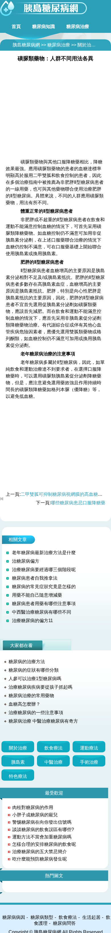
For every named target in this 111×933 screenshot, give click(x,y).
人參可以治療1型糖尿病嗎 (35, 678)
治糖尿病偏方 (25, 561)
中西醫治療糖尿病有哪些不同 (41, 612)
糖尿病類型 (41, 917)
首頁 (16, 26)
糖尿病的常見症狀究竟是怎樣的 (44, 586)
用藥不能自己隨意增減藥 (37, 595)
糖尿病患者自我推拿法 (34, 578)
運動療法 (89, 748)
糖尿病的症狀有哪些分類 (34, 670)
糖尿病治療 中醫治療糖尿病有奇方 (43, 721)
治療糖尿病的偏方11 (32, 620)
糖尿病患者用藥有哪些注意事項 (44, 603)
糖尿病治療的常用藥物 (31, 695)
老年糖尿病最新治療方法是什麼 (44, 552)
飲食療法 (53, 748)
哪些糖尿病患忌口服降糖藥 (78, 502)
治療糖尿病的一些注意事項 (36, 712)
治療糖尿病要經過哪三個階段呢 (44, 569)
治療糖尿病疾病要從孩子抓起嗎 (40, 687)
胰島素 (18, 762)
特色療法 (18, 776)
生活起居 (91, 917)
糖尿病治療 (77, 26)
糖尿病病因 (13, 917)
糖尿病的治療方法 (27, 661)
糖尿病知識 (43, 26)
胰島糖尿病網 (26, 44)
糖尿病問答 (64, 923)
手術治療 (89, 762)
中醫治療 (53, 762)
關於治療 (86, 44)
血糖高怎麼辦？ (24, 704)
